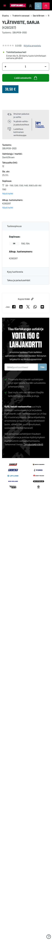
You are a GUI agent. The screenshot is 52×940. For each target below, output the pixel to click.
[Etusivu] (18, 5)
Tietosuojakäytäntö (33, 444)
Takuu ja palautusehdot (18, 280)
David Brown (38, 15)
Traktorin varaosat (20, 15)
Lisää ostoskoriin (22, 77)
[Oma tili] (30, 5)
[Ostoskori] (46, 5)
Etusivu (5, 15)
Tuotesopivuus (14, 226)
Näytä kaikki (7, 193)
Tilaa (42, 367)
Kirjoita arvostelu (32, 45)
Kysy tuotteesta (15, 271)
